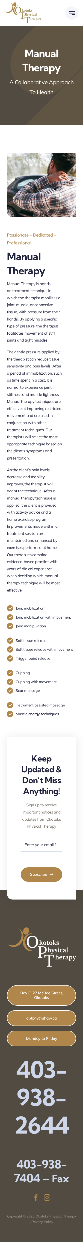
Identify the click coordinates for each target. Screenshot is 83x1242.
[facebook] (36, 1197)
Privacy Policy (42, 1222)
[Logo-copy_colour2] (23, 4)
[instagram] (47, 1197)
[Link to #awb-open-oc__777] (71, 13)
